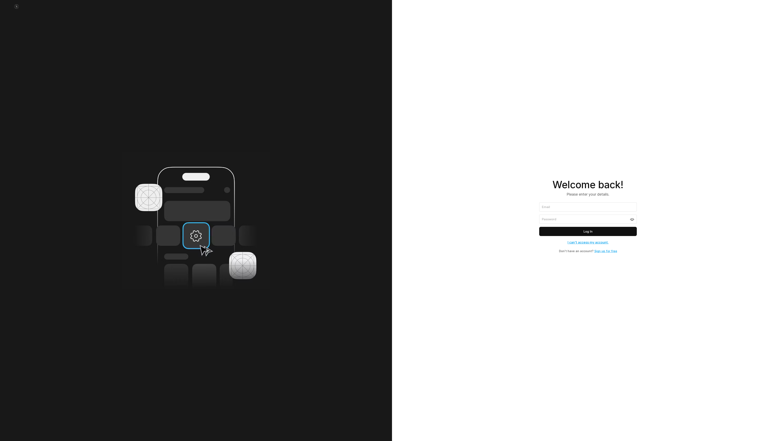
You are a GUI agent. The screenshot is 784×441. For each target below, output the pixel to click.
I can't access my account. (588, 242)
